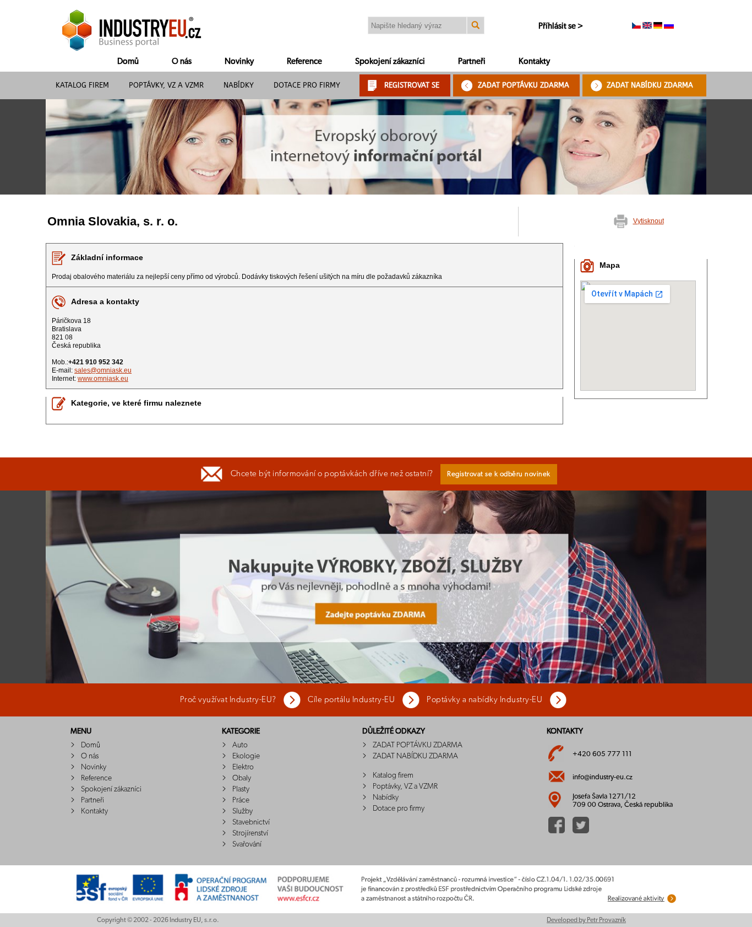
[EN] (647, 26)
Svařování (246, 844)
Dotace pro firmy (307, 85)
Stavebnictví (251, 822)
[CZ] (636, 26)
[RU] (669, 26)
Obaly (241, 778)
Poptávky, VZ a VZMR (166, 85)
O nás (182, 61)
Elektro (243, 767)
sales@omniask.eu (103, 370)
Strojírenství (250, 833)
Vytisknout (648, 221)
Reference (304, 61)
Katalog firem (82, 85)
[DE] (657, 26)
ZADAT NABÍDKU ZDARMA (650, 85)
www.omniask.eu (103, 378)
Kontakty (534, 61)
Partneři (472, 61)
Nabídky (239, 85)
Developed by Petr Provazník (586, 920)
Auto (240, 745)
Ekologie (246, 756)
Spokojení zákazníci (390, 61)
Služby (242, 811)
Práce (240, 800)
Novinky (239, 61)
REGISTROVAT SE (411, 85)
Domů (128, 61)
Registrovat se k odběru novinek (499, 474)
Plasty (240, 789)
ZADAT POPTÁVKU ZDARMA (523, 85)
